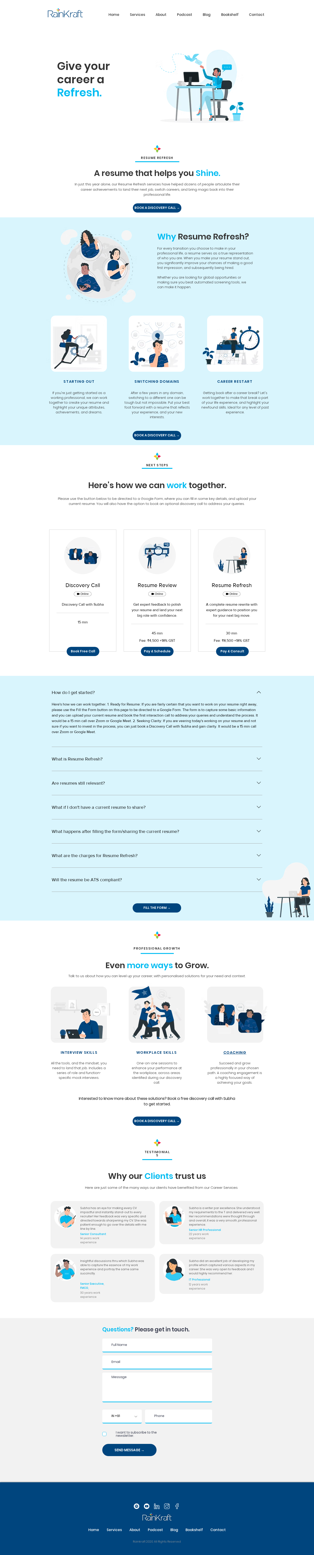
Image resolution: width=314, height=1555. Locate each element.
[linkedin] (157, 1506)
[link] (83, 585)
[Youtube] (146, 1506)
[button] (137, 14)
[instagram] (167, 1506)
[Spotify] (136, 1506)
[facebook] (177, 1506)
